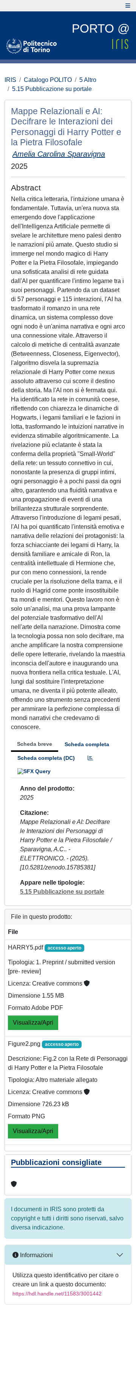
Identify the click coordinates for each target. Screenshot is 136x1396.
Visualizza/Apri (33, 1022)
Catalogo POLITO (48, 80)
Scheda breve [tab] (34, 744)
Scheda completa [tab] (87, 744)
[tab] (90, 758)
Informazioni (36, 1255)
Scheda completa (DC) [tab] (46, 758)
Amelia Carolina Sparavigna (58, 154)
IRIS (10, 80)
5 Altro (87, 80)
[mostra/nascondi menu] (127, 5)
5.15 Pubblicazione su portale (52, 89)
